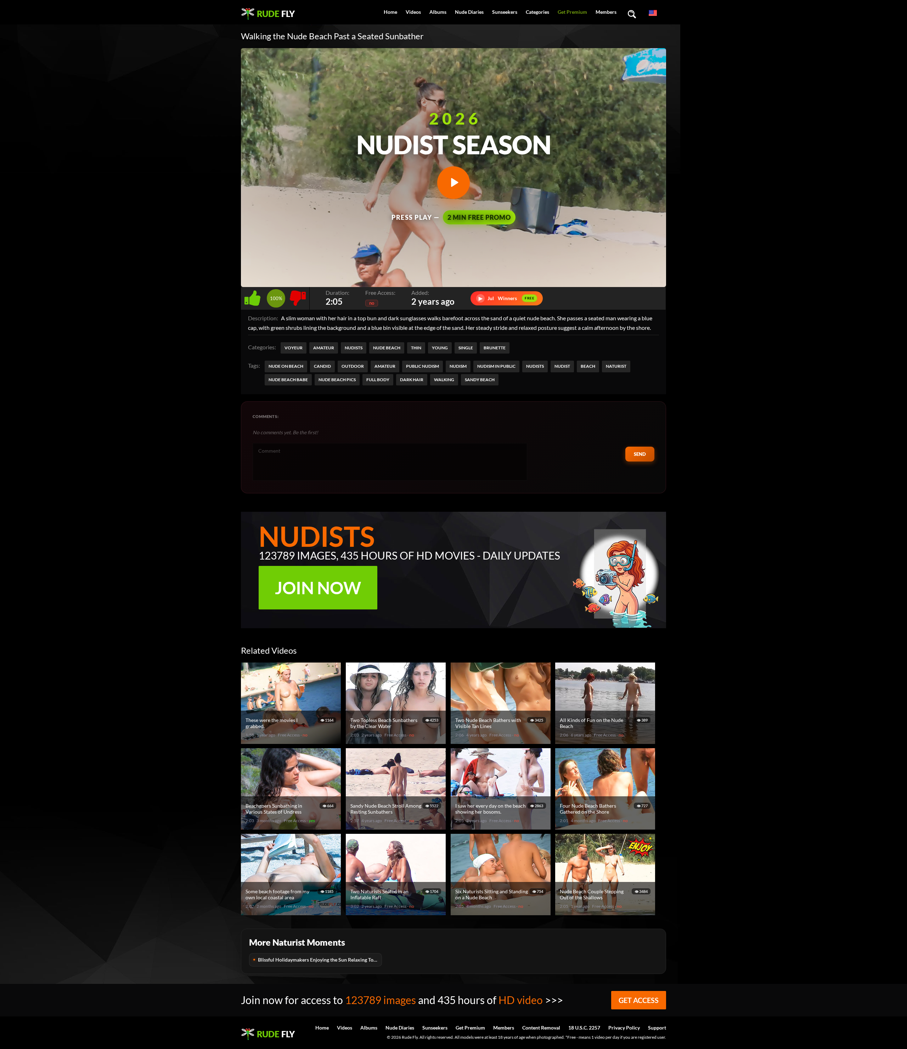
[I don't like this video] (298, 296)
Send (640, 454)
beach (588, 366)
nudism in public (496, 366)
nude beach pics (337, 379)
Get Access (639, 1000)
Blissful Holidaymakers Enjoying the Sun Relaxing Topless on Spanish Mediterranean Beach (320, 960)
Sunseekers (504, 12)
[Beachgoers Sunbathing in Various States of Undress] (292, 827)
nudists (535, 366)
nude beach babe (288, 379)
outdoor (353, 366)
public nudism (422, 366)
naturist (616, 366)
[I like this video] (253, 296)
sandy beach (480, 379)
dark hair (411, 379)
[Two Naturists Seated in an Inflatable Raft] (397, 912)
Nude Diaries (469, 12)
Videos (413, 12)
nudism (458, 366)
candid (322, 366)
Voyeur (294, 347)
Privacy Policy (624, 1028)
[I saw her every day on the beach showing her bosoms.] (502, 827)
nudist (562, 366)
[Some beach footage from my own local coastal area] (292, 912)
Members (606, 12)
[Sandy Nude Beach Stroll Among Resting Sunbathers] (397, 827)
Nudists (353, 347)
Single (465, 347)
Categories (537, 12)
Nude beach (386, 347)
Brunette (495, 347)
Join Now (318, 588)
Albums (437, 12)
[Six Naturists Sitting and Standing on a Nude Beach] (502, 912)
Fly (276, 13)
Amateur (323, 347)
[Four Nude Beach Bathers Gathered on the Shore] (606, 827)
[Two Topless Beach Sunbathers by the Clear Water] (397, 741)
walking (444, 379)
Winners (507, 298)
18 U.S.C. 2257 (584, 1028)
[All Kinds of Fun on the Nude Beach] (606, 741)
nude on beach (286, 366)
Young (440, 347)
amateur (384, 366)
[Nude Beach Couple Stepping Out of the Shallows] (606, 912)
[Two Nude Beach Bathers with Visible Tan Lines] (502, 741)
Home (390, 12)
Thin (416, 347)
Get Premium (572, 12)
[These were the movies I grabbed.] (292, 741)
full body (377, 379)
